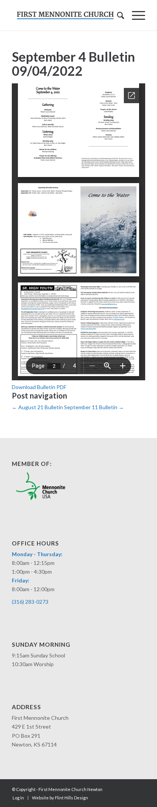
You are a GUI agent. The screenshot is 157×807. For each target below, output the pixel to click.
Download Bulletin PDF (39, 387)
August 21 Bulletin (37, 407)
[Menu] (134, 15)
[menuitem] (116, 15)
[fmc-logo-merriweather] (65, 15)
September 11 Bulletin (94, 407)
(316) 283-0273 (30, 601)
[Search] (116, 15)
